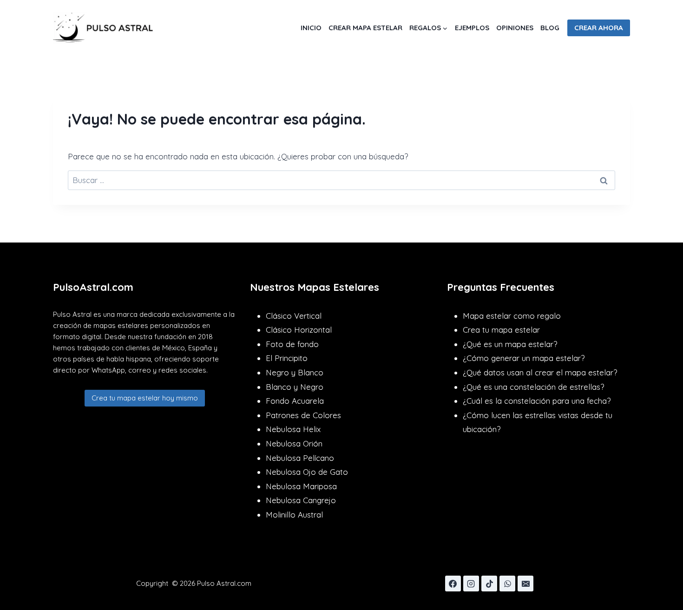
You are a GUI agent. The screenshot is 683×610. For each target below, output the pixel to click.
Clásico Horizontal (299, 330)
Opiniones (514, 27)
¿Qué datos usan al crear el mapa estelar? (540, 372)
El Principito (287, 358)
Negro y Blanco (294, 372)
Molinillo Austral (294, 514)
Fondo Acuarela (295, 401)
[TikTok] (489, 583)
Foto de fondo (292, 344)
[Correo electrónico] (525, 583)
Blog (549, 27)
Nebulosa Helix (293, 429)
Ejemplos (472, 27)
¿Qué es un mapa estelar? (510, 344)
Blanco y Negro (294, 387)
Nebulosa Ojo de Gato (307, 472)
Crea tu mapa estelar (501, 330)
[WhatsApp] (507, 583)
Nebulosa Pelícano (300, 458)
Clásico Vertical (294, 316)
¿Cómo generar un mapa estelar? (523, 358)
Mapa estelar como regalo (512, 316)
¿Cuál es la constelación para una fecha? (537, 401)
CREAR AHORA (598, 27)
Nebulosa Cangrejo (301, 500)
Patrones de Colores (303, 415)
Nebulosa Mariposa (301, 486)
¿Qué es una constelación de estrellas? (533, 387)
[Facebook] (453, 583)
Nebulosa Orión (294, 443)
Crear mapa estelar (365, 27)
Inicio (311, 27)
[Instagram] (471, 583)
